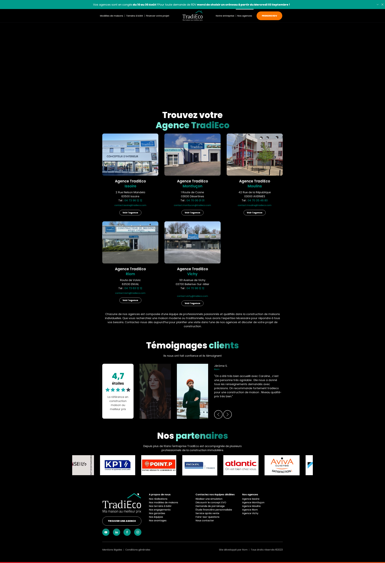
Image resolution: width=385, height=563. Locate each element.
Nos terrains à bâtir (160, 506)
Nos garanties (157, 513)
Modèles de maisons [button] (111, 15)
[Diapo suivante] (377, 4)
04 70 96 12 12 (195, 288)
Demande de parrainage (210, 506)
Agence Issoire (250, 499)
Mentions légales (112, 549)
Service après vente (207, 513)
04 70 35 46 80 (258, 200)
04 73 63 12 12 (133, 288)
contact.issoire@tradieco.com (130, 205)
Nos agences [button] (244, 15)
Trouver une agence (122, 521)
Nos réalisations (158, 499)
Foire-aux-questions (207, 517)
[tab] (248, 381)
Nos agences (250, 494)
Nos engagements (160, 509)
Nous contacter (205, 520)
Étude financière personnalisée (214, 509)
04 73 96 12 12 (133, 200)
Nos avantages (157, 520)
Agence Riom (250, 509)
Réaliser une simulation (209, 499)
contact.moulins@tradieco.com (254, 205)
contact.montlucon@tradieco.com (192, 205)
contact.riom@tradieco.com (130, 293)
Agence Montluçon (253, 502)
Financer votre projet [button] (157, 15)
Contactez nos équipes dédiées (215, 494)
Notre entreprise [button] (225, 15)
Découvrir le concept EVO (211, 502)
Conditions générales (137, 549)
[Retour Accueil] (192, 16)
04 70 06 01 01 (195, 200)
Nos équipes (156, 517)
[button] (382, 4)
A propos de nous (160, 494)
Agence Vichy (250, 513)
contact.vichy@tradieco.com (192, 296)
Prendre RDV (269, 15)
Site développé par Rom (233, 549)
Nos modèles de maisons (163, 502)
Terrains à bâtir (134, 15)
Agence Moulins (251, 506)
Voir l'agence (130, 212)
